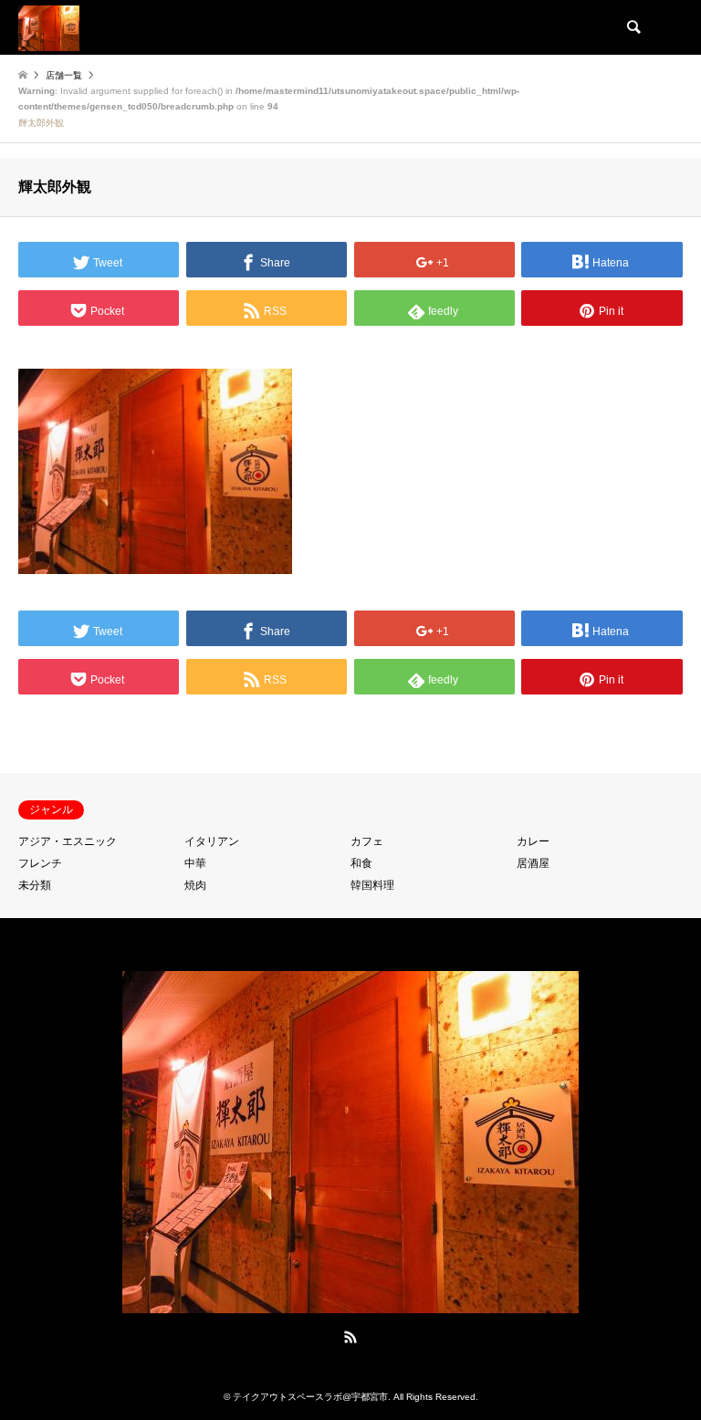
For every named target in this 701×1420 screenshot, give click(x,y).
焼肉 (195, 885)
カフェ (366, 841)
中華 (195, 863)
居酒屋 (533, 863)
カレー (533, 841)
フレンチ (40, 863)
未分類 (34, 885)
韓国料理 (372, 885)
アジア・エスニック (67, 841)
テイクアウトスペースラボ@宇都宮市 (310, 1397)
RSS (350, 1337)
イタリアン (211, 841)
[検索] (632, 27)
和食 (361, 863)
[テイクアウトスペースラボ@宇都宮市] (48, 27)
